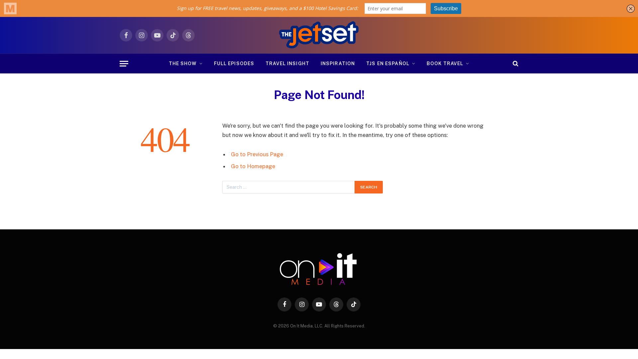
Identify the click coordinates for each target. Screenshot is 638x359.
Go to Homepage (253, 166)
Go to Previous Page (257, 154)
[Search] (514, 63)
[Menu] (124, 63)
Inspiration (338, 63)
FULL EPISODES (234, 63)
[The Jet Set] (319, 35)
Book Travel (445, 63)
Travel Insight (287, 63)
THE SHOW (183, 63)
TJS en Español (387, 63)
